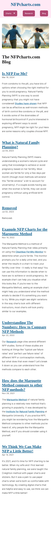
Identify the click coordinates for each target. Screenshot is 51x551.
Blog (44, 13)
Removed (9, 208)
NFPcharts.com (25, 4)
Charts (10, 13)
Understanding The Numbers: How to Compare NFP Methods (24, 326)
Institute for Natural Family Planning (25, 411)
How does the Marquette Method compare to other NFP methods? (22, 385)
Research (29, 13)
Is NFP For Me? (14, 73)
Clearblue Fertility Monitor (29, 252)
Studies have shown (26, 103)
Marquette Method (17, 399)
